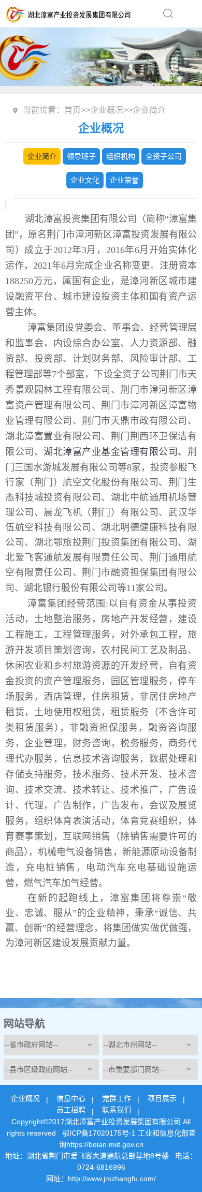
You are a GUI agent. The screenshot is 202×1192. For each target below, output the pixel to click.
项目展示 (162, 1098)
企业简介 (41, 156)
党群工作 (116, 1098)
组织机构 (120, 156)
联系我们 (116, 1110)
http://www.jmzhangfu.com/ (112, 1178)
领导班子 (81, 156)
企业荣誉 (124, 180)
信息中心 (70, 1098)
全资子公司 (164, 156)
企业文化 (84, 180)
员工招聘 (70, 1110)
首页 (72, 110)
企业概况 (106, 110)
